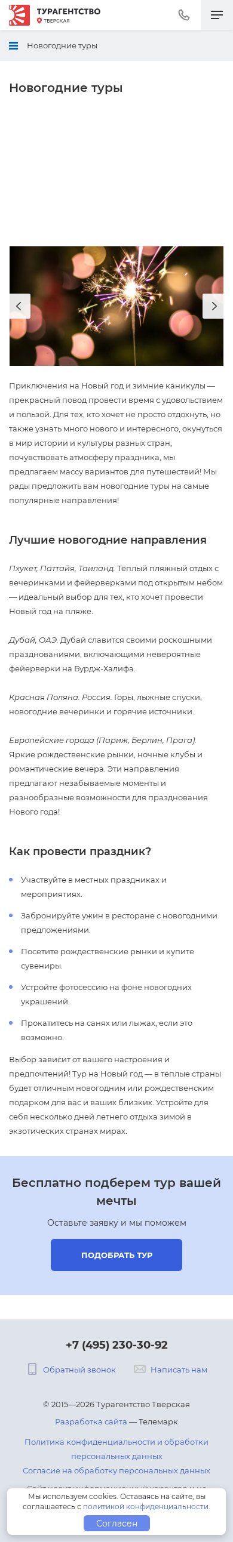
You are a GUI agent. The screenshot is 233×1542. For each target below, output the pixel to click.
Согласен (116, 1523)
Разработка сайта (91, 1421)
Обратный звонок (79, 1369)
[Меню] (217, 15)
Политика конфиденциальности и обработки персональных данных (116, 1449)
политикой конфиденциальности (146, 1506)
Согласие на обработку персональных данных (116, 1470)
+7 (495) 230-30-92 (117, 1345)
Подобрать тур (116, 1255)
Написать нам (179, 1369)
